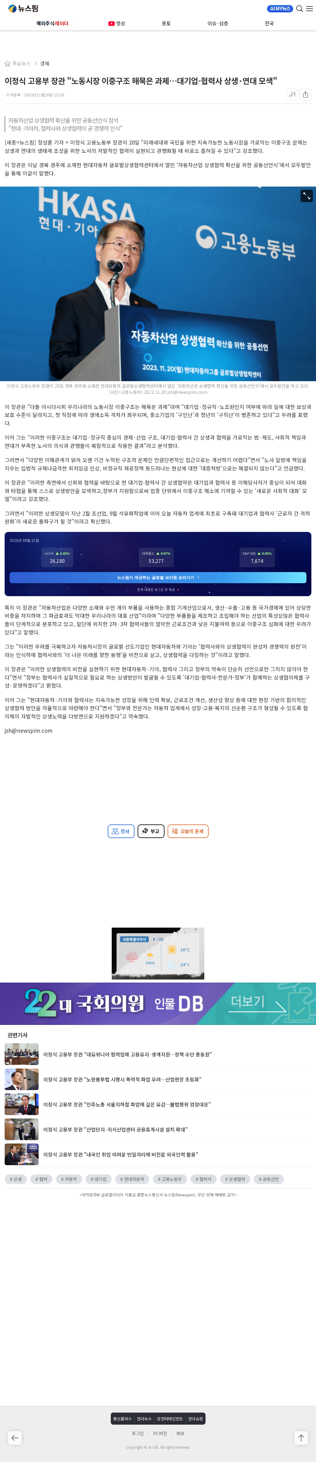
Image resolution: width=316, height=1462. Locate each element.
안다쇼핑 (195, 1419)
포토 (166, 23)
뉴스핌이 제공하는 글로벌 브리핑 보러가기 (155, 577)
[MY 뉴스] (280, 8)
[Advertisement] (158, 1251)
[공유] (305, 94)
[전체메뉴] (311, 8)
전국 (269, 23)
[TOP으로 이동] (301, 1438)
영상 (120, 23)
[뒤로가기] (15, 1438)
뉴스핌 (23, 9)
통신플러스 (122, 1419)
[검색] (299, 8)
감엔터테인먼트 (170, 1419)
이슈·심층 (217, 23)
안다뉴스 (144, 1419)
